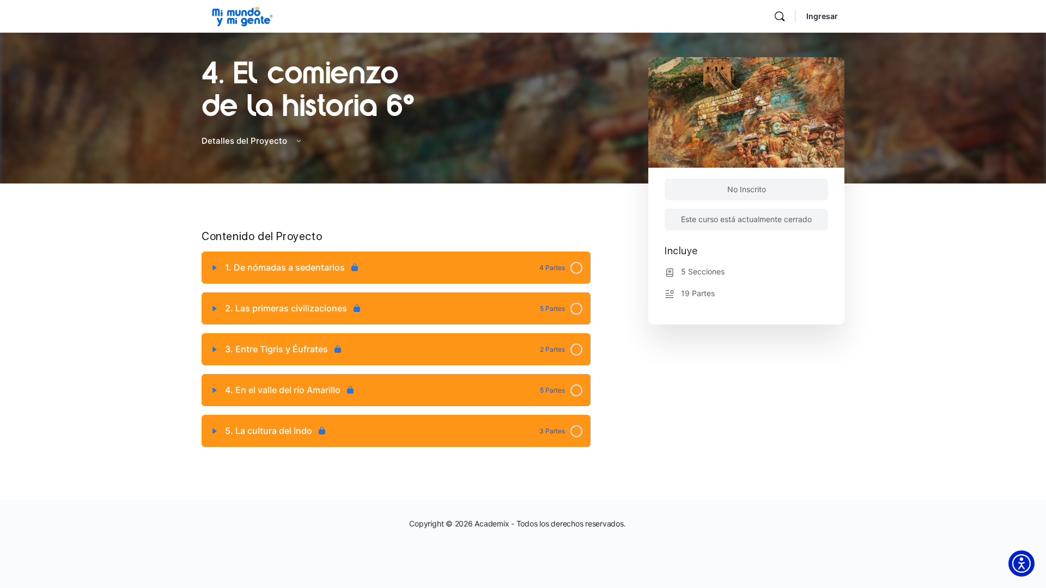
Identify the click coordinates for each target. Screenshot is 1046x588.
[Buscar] (779, 16)
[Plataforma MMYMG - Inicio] (242, 15)
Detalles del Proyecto (245, 141)
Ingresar (822, 16)
